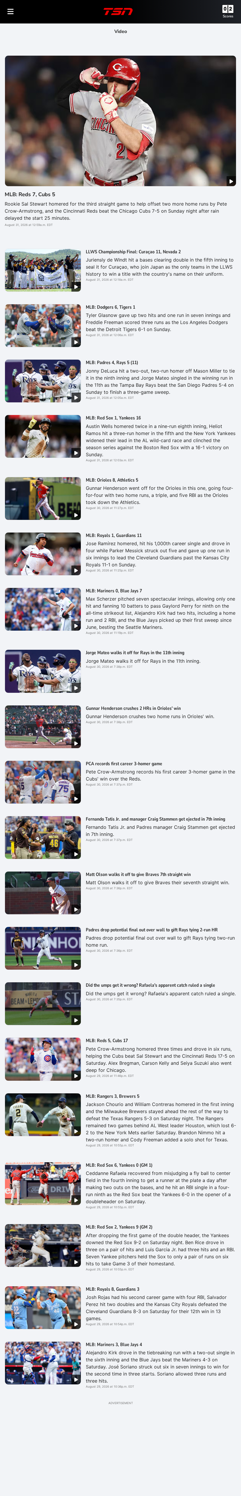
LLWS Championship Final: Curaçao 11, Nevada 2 (133, 252)
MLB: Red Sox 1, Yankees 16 (113, 418)
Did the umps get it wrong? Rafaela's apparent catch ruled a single (150, 985)
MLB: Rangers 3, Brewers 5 (112, 1096)
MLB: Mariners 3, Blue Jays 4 (114, 1344)
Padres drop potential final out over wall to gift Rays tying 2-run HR (152, 930)
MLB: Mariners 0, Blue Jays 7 (114, 591)
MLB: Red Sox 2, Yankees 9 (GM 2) (119, 1227)
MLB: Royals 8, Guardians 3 (112, 1289)
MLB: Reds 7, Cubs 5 (30, 194)
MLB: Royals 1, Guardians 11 (114, 535)
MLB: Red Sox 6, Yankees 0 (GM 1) (119, 1165)
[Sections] (10, 11)
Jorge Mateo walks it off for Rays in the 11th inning (135, 652)
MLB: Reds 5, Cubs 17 (107, 1040)
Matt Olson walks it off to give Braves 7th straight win (138, 874)
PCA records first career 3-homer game (124, 764)
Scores (228, 16)
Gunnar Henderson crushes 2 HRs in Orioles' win (133, 708)
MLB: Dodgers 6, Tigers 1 (110, 307)
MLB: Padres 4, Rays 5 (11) (112, 362)
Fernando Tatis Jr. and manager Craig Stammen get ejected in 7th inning (155, 819)
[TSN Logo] (118, 11)
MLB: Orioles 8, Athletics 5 (112, 480)
